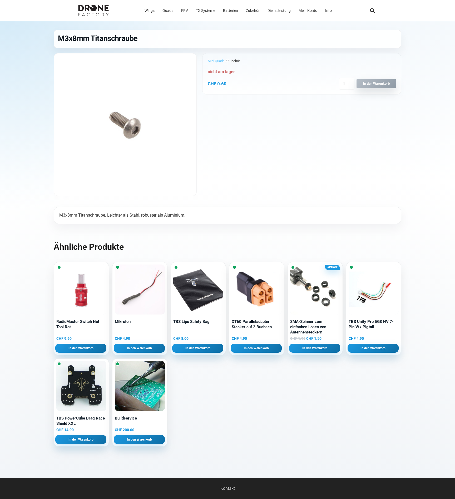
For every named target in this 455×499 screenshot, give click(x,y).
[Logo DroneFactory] (93, 11)
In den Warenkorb (376, 84)
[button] (372, 10)
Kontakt (227, 488)
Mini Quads (216, 61)
